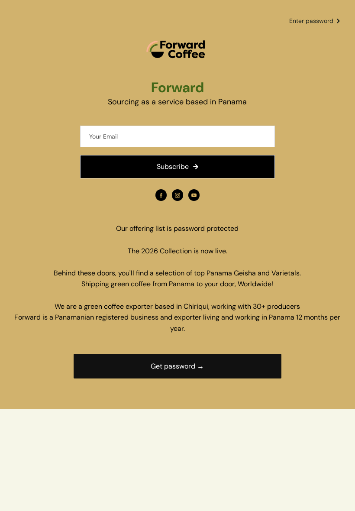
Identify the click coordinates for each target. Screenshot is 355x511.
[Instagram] (177, 195)
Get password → (177, 366)
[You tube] (194, 195)
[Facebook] (161, 195)
